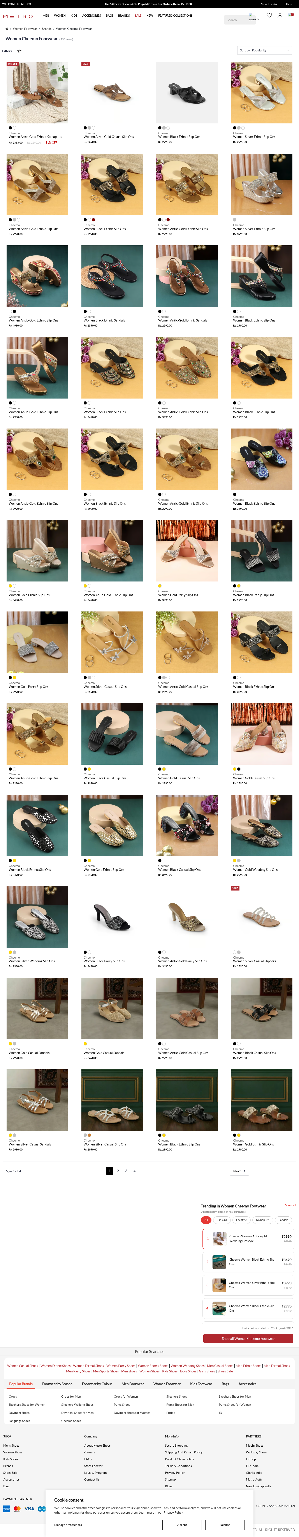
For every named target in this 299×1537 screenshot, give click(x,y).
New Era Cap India (258, 1486)
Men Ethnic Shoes (248, 1366)
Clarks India (254, 1472)
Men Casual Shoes (220, 1366)
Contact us (91, 1479)
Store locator (93, 1466)
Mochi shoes (254, 1445)
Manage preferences (68, 1524)
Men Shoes (129, 1371)
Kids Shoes (170, 1371)
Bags (6, 1486)
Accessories (11, 1479)
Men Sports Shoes (106, 1371)
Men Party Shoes (78, 1371)
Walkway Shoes (256, 1452)
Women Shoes (149, 1371)
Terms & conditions (178, 1466)
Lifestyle (241, 1220)
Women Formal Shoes (88, 1366)
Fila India (252, 1466)
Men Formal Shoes (277, 1366)
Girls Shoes (207, 1371)
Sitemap (170, 1479)
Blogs (168, 1486)
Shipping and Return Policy (183, 1452)
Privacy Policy (175, 1472)
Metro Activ (254, 1479)
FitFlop (251, 1459)
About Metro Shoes (97, 1445)
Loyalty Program (95, 1472)
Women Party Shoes (120, 1366)
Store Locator (269, 4)
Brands (46, 28)
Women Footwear (25, 28)
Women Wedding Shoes (188, 1366)
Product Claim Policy (179, 1459)
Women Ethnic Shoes (55, 1366)
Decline (225, 1524)
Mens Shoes (11, 1445)
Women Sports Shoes (153, 1366)
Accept (182, 1524)
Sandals (283, 1220)
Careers (89, 1452)
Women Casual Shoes (22, 1366)
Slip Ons (222, 1220)
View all (290, 1205)
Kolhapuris (262, 1220)
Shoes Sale (225, 1371)
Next (237, 1171)
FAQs (88, 1459)
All (206, 1220)
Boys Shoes (188, 1371)
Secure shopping (176, 1445)
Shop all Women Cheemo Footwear (248, 1338)
